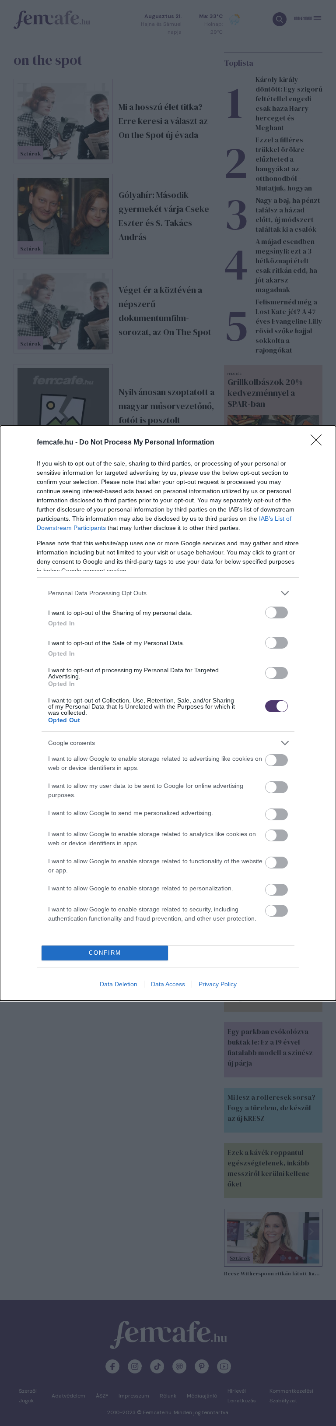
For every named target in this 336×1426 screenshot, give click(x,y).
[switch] (276, 612)
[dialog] (168, 713)
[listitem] (168, 593)
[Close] (319, 442)
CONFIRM (105, 952)
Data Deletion (118, 984)
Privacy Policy (218, 984)
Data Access (168, 984)
